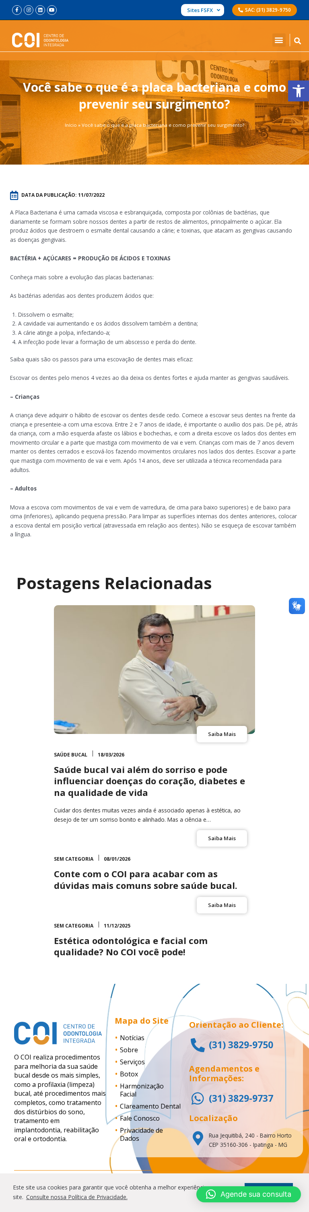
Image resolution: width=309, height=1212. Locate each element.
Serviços (132, 1062)
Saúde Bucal (70, 754)
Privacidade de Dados (141, 1134)
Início (71, 125)
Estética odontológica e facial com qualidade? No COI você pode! (131, 946)
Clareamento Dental (150, 1106)
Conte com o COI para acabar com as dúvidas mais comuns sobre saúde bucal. (145, 879)
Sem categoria (73, 858)
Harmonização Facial (142, 1090)
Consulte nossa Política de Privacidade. (77, 1197)
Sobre (129, 1050)
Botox (129, 1074)
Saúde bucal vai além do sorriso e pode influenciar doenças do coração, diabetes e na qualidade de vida (149, 780)
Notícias (132, 1038)
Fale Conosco (140, 1118)
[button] (298, 90)
